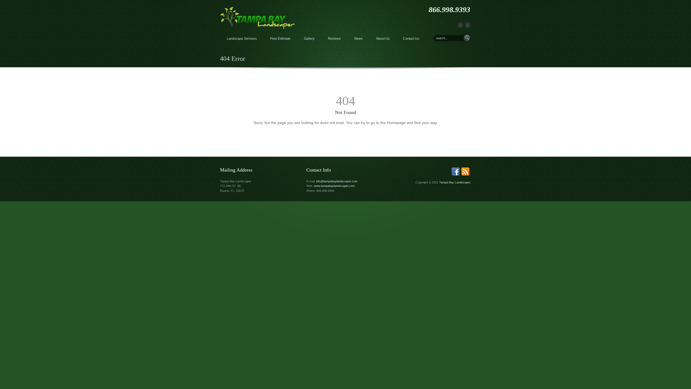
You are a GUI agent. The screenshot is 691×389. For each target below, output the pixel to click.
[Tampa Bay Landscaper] (257, 9)
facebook (467, 25)
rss (460, 25)
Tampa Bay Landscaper (454, 182)
